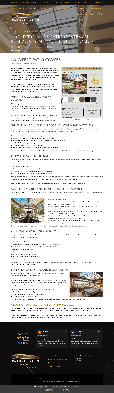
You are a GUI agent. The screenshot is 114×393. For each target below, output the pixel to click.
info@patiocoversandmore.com (63, 2)
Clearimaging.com (70, 381)
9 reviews (26, 340)
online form (27, 317)
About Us (23, 9)
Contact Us (96, 9)
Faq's (73, 9)
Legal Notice (46, 381)
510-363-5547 (96, 14)
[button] (101, 338)
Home (14, 9)
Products (34, 9)
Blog (52, 9)
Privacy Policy (38, 381)
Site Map (53, 381)
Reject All (65, 390)
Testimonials (62, 9)
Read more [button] (41, 346)
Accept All (49, 390)
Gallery (44, 9)
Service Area (83, 9)
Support (77, 381)
